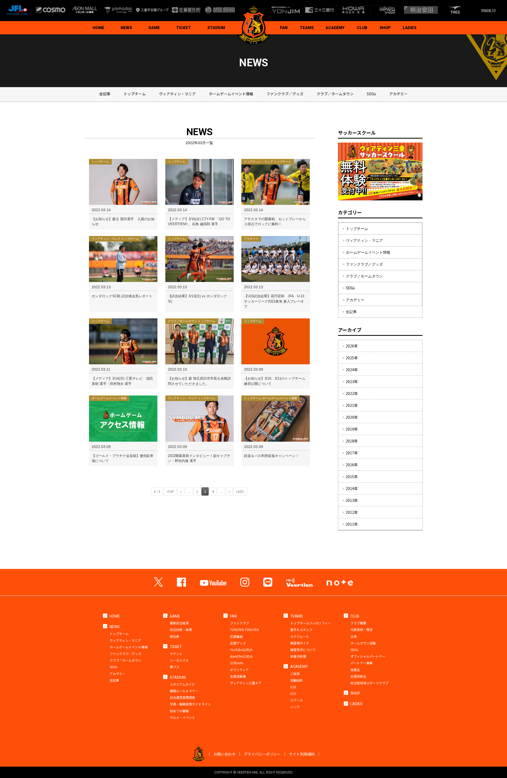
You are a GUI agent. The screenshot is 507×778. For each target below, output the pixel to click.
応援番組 (236, 636)
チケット (176, 653)
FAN (284, 27)
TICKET (183, 27)
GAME (154, 27)
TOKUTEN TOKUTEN (244, 629)
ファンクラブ (239, 623)
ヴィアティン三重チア (245, 683)
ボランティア (239, 669)
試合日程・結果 (181, 629)
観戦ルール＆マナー (184, 691)
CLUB (362, 27)
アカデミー (398, 93)
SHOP (385, 27)
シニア (295, 707)
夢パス (174, 666)
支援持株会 (358, 676)
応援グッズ (238, 643)
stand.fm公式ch (241, 656)
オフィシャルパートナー (367, 656)
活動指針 (296, 680)
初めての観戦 (179, 711)
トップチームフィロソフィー (310, 623)
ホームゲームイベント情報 (231, 93)
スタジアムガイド (182, 684)
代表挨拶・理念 (361, 629)
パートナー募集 (361, 663)
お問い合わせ (224, 754)
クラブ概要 (358, 623)
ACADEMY (335, 27)
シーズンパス (179, 660)
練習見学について (303, 649)
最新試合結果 (179, 623)
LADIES (409, 27)
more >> (488, 9)
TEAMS (307, 27)
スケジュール (299, 636)
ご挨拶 (295, 673)
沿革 (353, 636)
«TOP (170, 491)
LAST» (240, 491)
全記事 (104, 93)
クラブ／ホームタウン (335, 93)
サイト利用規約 (302, 754)
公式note (236, 663)
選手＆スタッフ (301, 629)
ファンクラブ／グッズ (284, 93)
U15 (293, 693)
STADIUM (216, 27)
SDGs (371, 93)
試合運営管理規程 (182, 697)
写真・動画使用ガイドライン (190, 704)
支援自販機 (238, 676)
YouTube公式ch (241, 649)
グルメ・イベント (182, 717)
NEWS (126, 27)
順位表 (174, 636)
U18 (293, 687)
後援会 (355, 669)
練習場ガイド (299, 643)
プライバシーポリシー (262, 754)
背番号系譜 (298, 656)
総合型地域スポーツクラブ (369, 683)
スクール (296, 700)
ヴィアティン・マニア (177, 93)
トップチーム (135, 93)
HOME (98, 27)
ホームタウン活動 (363, 643)
